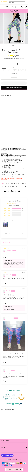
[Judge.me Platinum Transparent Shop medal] (6, 397)
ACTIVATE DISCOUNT (13, 469)
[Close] (20, 469)
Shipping (12, 58)
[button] (11, 55)
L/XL (9, 69)
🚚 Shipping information (9, 186)
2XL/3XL (15, 69)
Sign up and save (6, 450)
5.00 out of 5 (18, 203)
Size (14, 67)
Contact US (4, 447)
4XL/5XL (22, 69)
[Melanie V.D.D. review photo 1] (14, 336)
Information (5, 440)
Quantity (14, 73)
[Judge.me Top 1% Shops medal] (21, 397)
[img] (6, 248)
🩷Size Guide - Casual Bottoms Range (13, 183)
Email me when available (14, 87)
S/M (4, 69)
